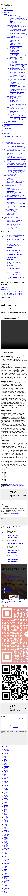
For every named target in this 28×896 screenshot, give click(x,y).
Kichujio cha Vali (14, 112)
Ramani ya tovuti (17, 601)
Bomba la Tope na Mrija (13, 25)
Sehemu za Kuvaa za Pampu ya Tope (16, 79)
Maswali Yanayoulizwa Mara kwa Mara (13, 124)
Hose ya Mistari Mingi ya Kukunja (18, 78)
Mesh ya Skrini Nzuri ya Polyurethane (16, 41)
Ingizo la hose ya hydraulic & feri (18, 76)
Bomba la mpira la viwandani (11, 209)
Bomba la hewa (11, 210)
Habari (5, 122)
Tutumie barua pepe (5, 302)
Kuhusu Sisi (7, 125)
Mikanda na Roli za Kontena (17, 115)
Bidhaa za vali (10, 107)
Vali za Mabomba (14, 110)
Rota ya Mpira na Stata (15, 105)
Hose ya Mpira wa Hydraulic (17, 75)
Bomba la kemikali (11, 212)
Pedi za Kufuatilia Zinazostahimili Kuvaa (17, 146)
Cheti (5, 126)
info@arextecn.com (8, 10)
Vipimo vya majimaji (12, 193)
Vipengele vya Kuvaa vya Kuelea (15, 103)
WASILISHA (4, 573)
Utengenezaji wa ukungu (16, 57)
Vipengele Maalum (11, 48)
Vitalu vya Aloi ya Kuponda (20, 119)
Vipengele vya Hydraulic (13, 68)
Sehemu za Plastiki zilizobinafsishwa (14, 53)
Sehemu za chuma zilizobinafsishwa (14, 50)
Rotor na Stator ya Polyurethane (18, 104)
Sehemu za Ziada (11, 114)
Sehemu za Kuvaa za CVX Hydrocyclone (16, 84)
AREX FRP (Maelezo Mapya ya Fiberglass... (14, 251)
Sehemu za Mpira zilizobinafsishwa (18, 55)
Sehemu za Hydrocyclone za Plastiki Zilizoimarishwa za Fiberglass (17, 93)
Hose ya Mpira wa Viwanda (14, 96)
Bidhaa (5, 14)
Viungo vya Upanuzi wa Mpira (17, 67)
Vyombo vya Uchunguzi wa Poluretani (16, 164)
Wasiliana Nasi (7, 128)
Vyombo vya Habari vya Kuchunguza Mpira (16, 46)
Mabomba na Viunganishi (13, 58)
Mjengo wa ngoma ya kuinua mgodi (16, 147)
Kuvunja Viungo (14, 62)
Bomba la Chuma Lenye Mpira (17, 33)
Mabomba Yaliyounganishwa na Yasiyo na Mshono (18, 60)
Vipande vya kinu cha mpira (17, 18)
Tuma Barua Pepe (5, 604)
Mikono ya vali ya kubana (16, 108)
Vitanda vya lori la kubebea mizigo (18, 16)
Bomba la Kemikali (15, 99)
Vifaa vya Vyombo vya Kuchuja (18, 117)
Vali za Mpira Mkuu (15, 111)
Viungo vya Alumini (12, 121)
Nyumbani (6, 12)
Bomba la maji (10, 214)
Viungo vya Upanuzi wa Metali (17, 65)
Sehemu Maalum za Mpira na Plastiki (13, 136)
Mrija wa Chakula (14, 100)
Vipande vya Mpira (11, 15)
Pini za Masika (16, 118)
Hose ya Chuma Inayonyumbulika (18, 64)
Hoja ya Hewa (13, 97)
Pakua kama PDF (15, 302)
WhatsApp (7, 606)
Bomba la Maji (13, 101)
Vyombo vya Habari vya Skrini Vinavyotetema (15, 161)
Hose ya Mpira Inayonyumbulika (18, 29)
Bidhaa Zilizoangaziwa (6, 601)
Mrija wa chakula (11, 213)
